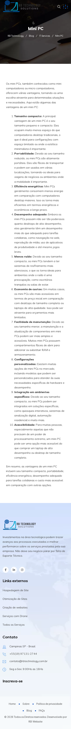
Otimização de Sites (15, 599)
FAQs (42, 710)
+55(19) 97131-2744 (23, 653)
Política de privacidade (49, 703)
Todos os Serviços (14, 624)
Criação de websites (15, 607)
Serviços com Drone (15, 616)
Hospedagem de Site (16, 590)
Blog (29, 710)
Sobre (26, 703)
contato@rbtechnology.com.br (28, 661)
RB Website (35, 721)
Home (12, 703)
